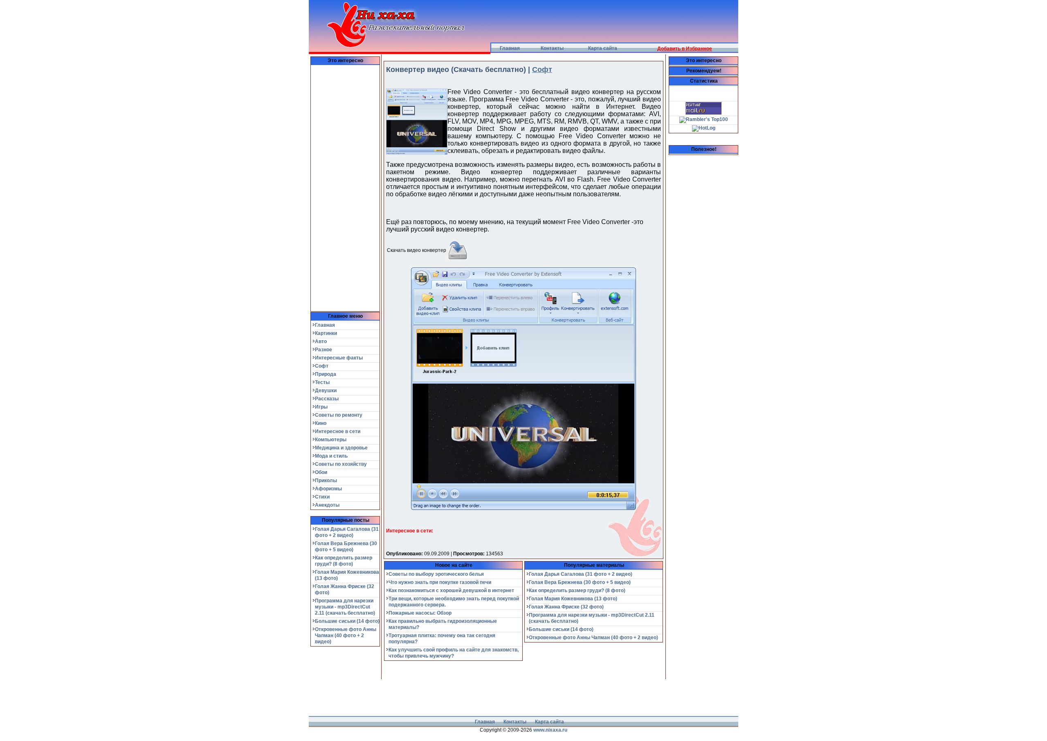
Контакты (552, 48)
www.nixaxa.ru (550, 730)
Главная (510, 48)
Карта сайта (602, 48)
